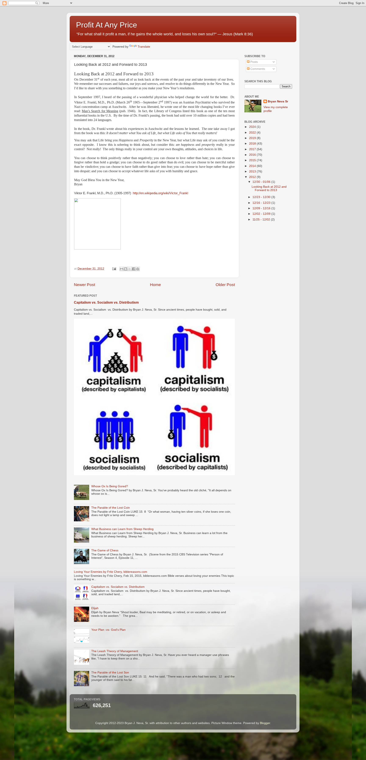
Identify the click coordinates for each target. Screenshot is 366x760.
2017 (253, 149)
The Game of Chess (104, 550)
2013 (253, 171)
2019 (253, 138)
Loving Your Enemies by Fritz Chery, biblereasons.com (110, 571)
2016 (253, 154)
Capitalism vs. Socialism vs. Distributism (106, 302)
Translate (144, 46)
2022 (253, 132)
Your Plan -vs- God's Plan (108, 629)
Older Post (225, 284)
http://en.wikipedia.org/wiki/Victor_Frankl (160, 193)
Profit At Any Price (106, 25)
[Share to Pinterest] (138, 269)
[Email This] (121, 269)
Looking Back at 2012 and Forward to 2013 (269, 188)
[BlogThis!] (125, 269)
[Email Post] (114, 268)
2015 (253, 160)
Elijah (94, 608)
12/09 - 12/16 (261, 208)
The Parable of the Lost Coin (110, 507)
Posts (254, 61)
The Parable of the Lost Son (110, 672)
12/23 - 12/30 (261, 197)
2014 (253, 166)
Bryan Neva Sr (278, 101)
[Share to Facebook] (134, 269)
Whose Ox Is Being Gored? (109, 486)
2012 (253, 177)
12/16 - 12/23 (261, 202)
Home (155, 284)
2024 (253, 126)
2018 (253, 143)
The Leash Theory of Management (114, 651)
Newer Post (84, 284)
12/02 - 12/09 (261, 213)
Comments (257, 68)
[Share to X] (130, 269)
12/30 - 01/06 (261, 181)
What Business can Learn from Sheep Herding (122, 529)
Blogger (265, 723)
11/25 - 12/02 (261, 219)
